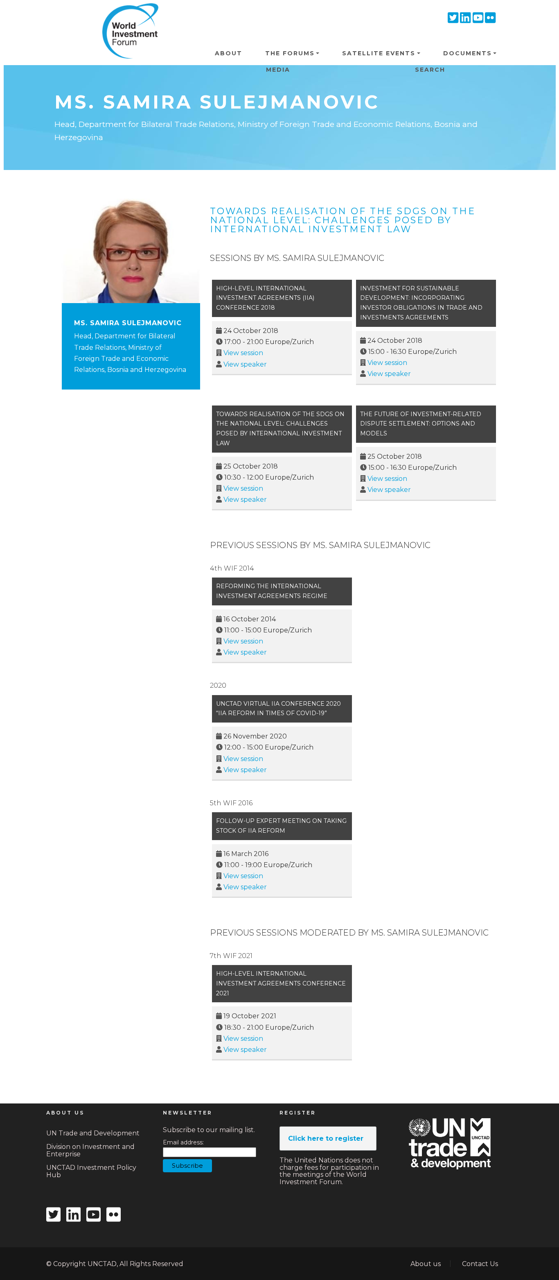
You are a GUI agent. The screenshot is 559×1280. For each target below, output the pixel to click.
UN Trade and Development (93, 1133)
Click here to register (325, 1138)
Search (430, 69)
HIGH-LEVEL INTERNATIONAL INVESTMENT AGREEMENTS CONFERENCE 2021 (281, 983)
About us (425, 1264)
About (228, 53)
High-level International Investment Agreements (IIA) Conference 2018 (265, 298)
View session (243, 353)
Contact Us (480, 1264)
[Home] (127, 16)
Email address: (183, 1143)
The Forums (290, 53)
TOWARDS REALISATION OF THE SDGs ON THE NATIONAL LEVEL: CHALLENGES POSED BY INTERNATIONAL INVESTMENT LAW (343, 220)
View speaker (245, 364)
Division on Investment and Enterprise (90, 1150)
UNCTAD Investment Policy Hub (91, 1171)
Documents (467, 53)
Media (278, 69)
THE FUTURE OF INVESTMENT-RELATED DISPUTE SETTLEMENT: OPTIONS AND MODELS (420, 423)
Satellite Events (378, 53)
